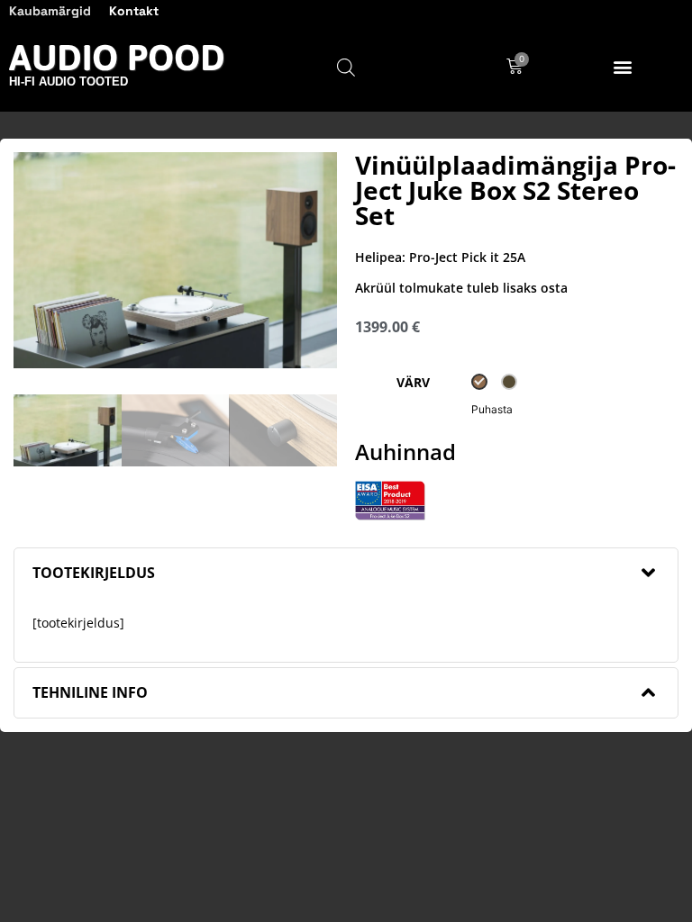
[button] (623, 67)
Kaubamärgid (50, 11)
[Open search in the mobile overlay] (346, 67)
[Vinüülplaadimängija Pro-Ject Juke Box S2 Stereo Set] (175, 260)
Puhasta (492, 409)
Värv (413, 382)
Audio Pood (117, 57)
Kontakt (134, 11)
